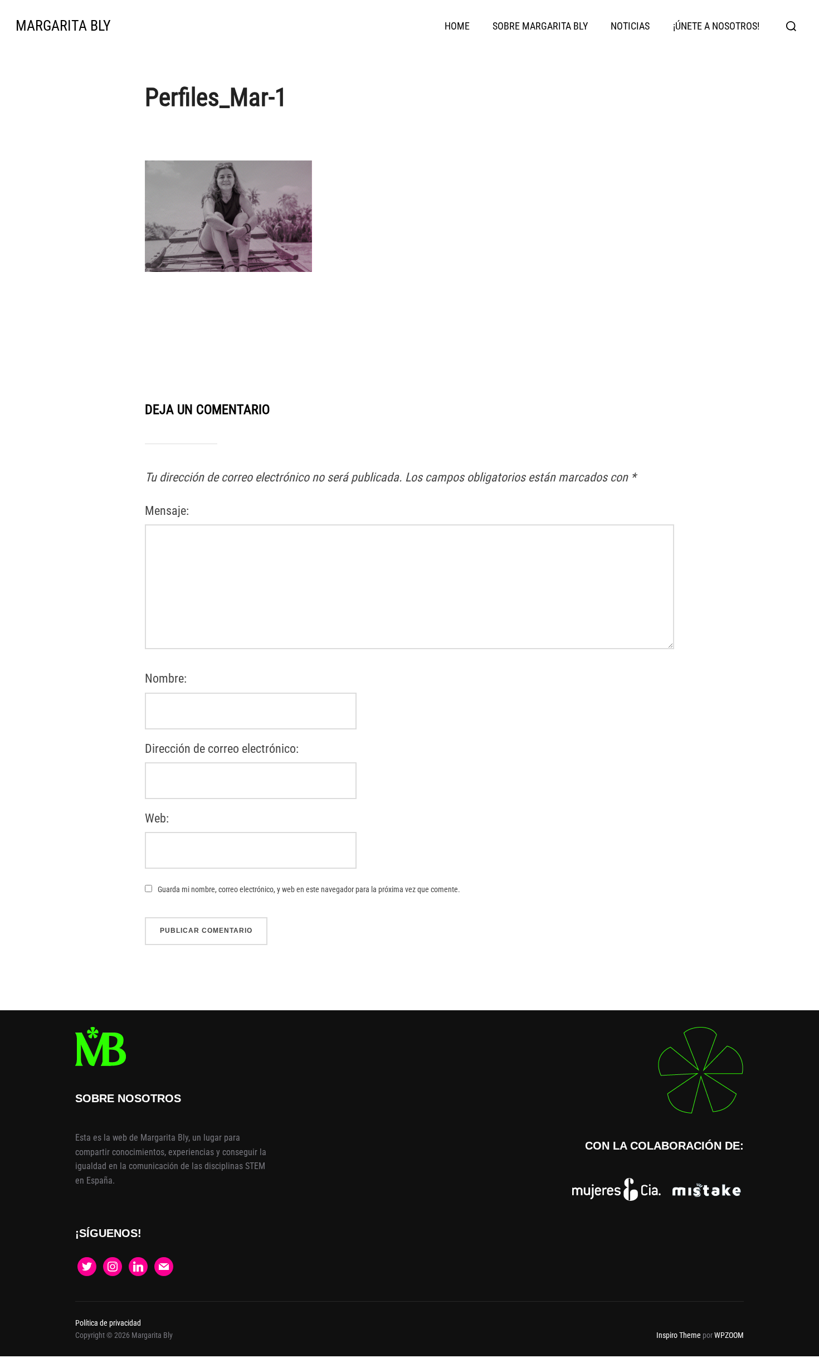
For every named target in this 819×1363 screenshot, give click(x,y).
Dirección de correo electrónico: (222, 749)
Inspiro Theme (678, 1335)
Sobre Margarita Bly (540, 26)
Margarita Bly (63, 25)
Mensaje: (167, 511)
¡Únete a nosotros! (716, 26)
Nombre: (166, 678)
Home (457, 26)
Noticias (630, 26)
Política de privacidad (108, 1322)
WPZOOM (729, 1335)
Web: (157, 818)
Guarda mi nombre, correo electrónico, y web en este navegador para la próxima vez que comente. (309, 889)
